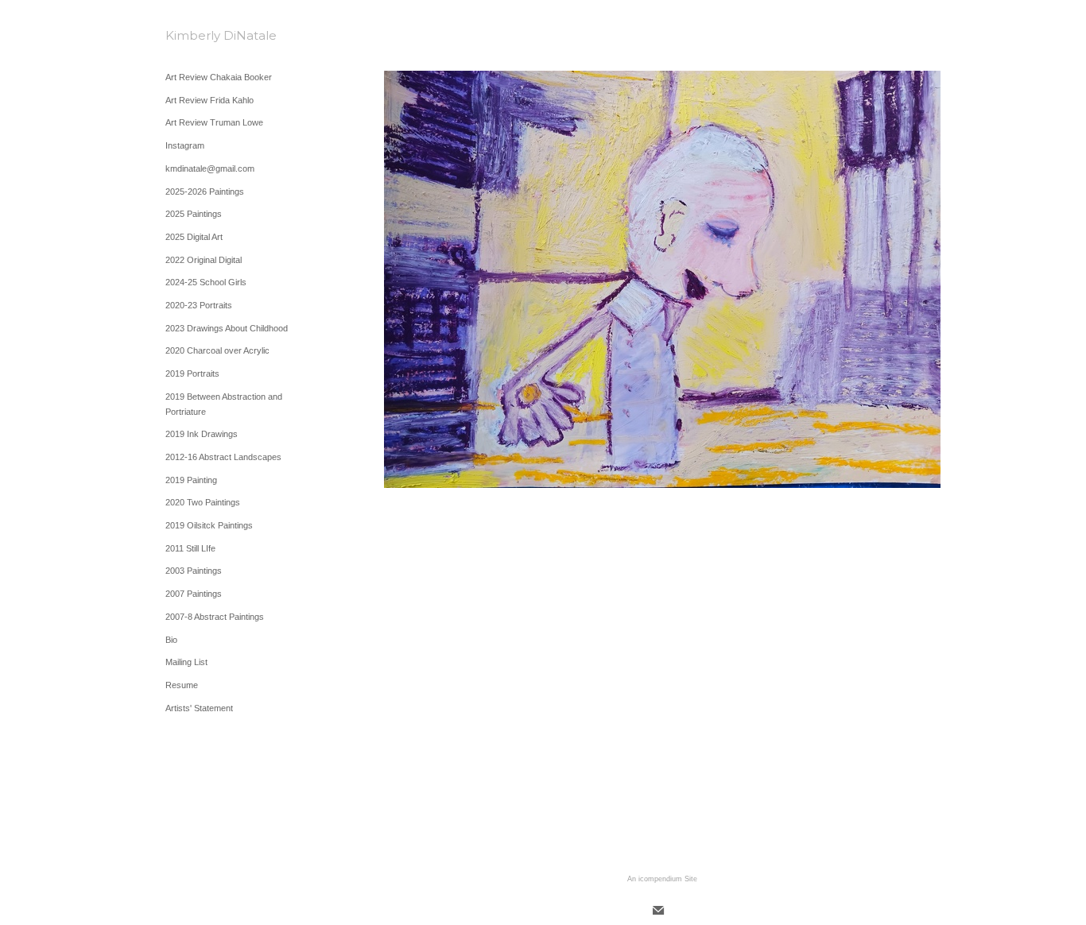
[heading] (205, 35)
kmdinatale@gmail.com (209, 168)
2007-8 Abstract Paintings (214, 616)
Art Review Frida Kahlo (209, 100)
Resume (181, 685)
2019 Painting (191, 480)
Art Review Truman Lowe (214, 122)
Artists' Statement (199, 708)
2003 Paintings (193, 570)
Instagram (184, 145)
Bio (171, 639)
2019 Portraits (192, 373)
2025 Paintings (193, 214)
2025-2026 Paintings (204, 191)
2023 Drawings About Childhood (226, 328)
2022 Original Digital (203, 260)
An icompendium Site (662, 879)
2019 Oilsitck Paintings (209, 525)
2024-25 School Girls (205, 282)
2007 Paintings (193, 593)
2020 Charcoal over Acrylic (217, 350)
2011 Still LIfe (190, 548)
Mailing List (186, 662)
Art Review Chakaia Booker (218, 77)
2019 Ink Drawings (201, 434)
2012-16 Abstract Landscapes (223, 457)
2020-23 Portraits (198, 305)
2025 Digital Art (194, 237)
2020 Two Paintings (202, 502)
